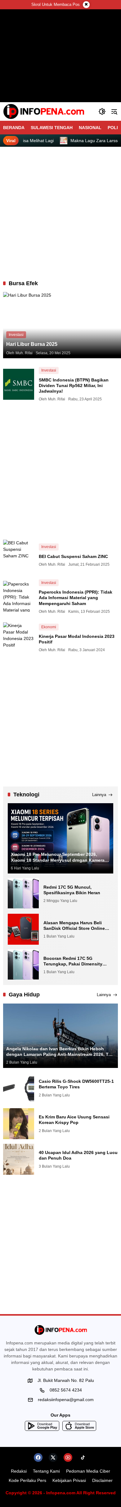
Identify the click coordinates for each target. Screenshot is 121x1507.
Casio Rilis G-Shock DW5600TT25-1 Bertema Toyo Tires (76, 1084)
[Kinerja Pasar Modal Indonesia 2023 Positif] (18, 637)
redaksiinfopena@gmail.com (66, 1399)
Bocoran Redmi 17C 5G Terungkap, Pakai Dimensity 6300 (72, 961)
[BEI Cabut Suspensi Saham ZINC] (18, 555)
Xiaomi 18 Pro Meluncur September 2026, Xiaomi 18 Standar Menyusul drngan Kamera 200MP (58, 857)
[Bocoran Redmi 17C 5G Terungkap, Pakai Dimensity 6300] (23, 964)
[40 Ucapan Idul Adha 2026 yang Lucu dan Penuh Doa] (18, 1159)
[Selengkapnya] (60, 1330)
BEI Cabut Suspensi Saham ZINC (73, 556)
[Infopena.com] (43, 111)
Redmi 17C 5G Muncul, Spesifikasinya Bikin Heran (71, 890)
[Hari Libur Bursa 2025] (62, 325)
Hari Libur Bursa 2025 (31, 344)
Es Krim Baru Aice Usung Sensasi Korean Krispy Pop (74, 1119)
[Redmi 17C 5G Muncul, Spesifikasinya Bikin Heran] (23, 893)
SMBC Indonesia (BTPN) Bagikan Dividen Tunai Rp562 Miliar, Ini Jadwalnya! (74, 385)
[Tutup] (86, 4)
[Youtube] (68, 1457)
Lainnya (99, 794)
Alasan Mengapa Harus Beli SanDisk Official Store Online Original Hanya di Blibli (74, 925)
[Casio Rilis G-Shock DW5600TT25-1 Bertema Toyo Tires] (18, 1088)
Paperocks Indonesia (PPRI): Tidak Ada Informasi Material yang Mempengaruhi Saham (75, 598)
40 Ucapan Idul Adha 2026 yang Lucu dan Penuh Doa (78, 1155)
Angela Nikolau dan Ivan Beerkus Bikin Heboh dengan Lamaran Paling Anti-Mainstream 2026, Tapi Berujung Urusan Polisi (60, 1051)
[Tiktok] (82, 1457)
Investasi (16, 335)
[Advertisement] (60, 213)
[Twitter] (53, 1457)
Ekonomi (48, 627)
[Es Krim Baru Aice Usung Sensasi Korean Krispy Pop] (18, 1123)
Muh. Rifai (24, 353)
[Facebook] (38, 1457)
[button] (102, 111)
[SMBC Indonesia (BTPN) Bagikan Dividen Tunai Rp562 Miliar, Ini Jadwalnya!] (18, 384)
